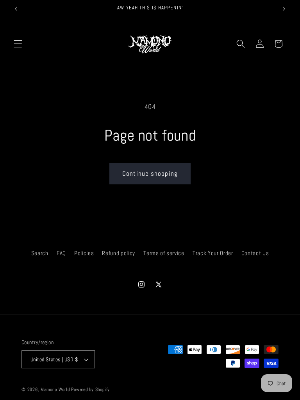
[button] (18, 43)
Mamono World (55, 389)
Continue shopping (150, 174)
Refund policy (118, 253)
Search (39, 253)
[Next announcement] (284, 8)
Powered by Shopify (90, 389)
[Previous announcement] (16, 8)
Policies (84, 253)
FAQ (61, 253)
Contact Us (255, 253)
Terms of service (163, 253)
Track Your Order (213, 253)
